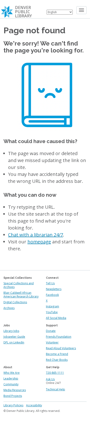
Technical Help (55, 389)
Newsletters (53, 289)
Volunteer (52, 342)
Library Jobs (11, 331)
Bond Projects (12, 396)
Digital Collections (15, 302)
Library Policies (13, 405)
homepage (39, 242)
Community (10, 384)
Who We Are (11, 373)
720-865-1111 (55, 373)
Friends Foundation (58, 337)
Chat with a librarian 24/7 (35, 235)
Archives (9, 308)
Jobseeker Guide (14, 337)
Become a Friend (57, 354)
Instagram (52, 306)
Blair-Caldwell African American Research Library (21, 294)
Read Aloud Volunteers (61, 348)
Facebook (52, 295)
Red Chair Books (57, 360)
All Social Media (56, 318)
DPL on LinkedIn (13, 342)
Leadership (10, 378)
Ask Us (50, 379)
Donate (51, 331)
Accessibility (34, 405)
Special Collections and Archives (18, 285)
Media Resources (14, 390)
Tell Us (50, 283)
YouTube (52, 312)
